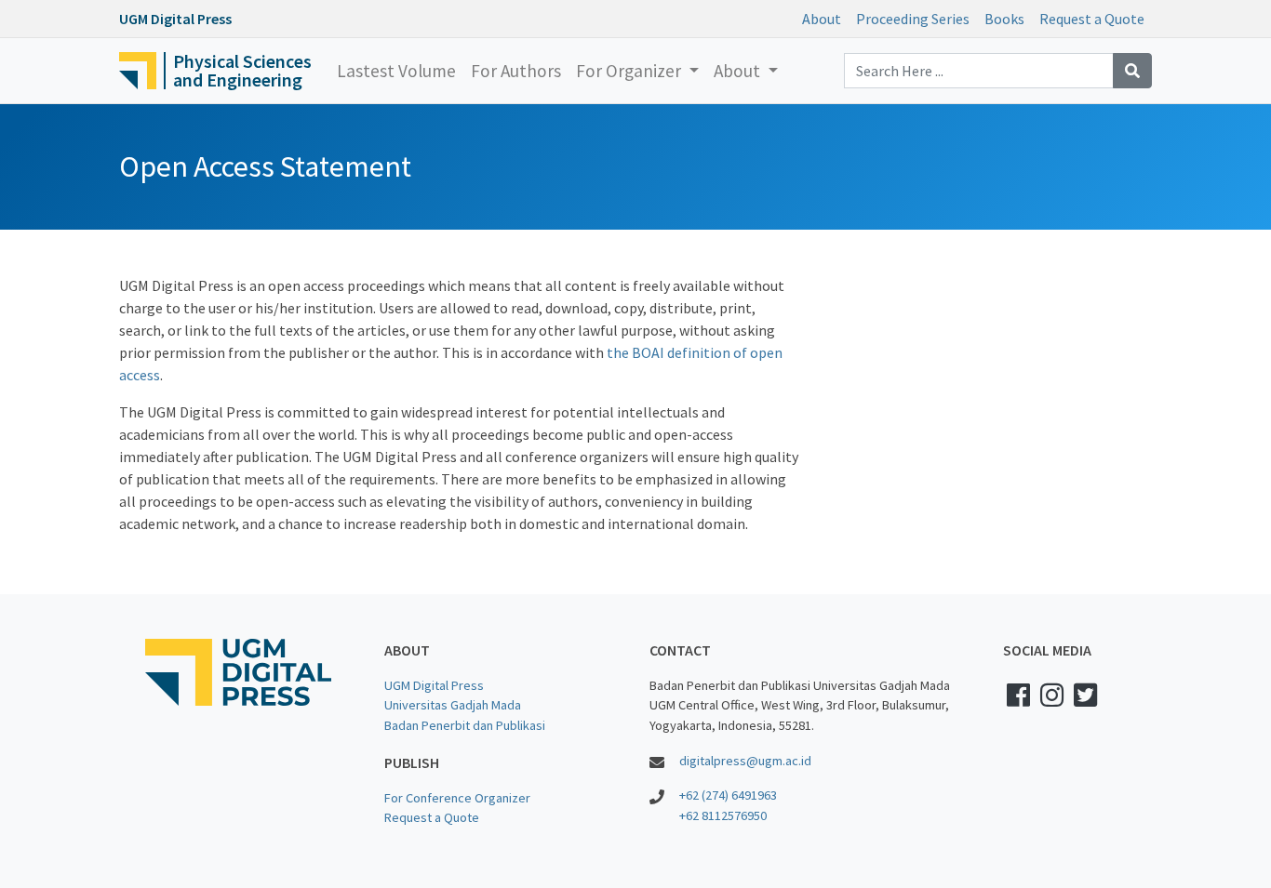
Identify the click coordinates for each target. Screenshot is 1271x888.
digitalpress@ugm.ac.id (745, 760)
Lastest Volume (396, 71)
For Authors (516, 71)
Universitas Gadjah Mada (452, 704)
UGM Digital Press (434, 685)
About (821, 18)
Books (1004, 18)
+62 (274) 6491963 (728, 795)
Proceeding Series (913, 18)
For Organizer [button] (630, 71)
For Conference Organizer (457, 797)
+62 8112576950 (723, 815)
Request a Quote (1091, 18)
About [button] (739, 71)
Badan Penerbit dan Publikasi (464, 725)
